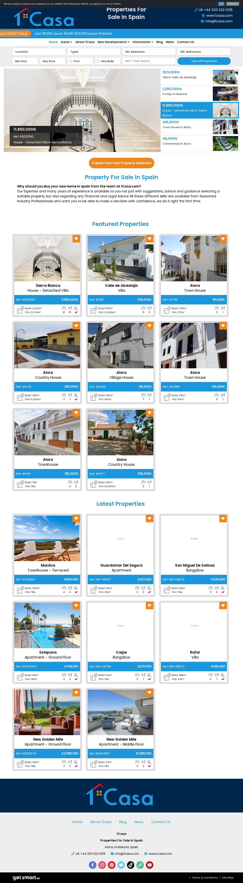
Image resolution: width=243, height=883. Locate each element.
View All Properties (204, 61)
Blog (159, 42)
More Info (233, 4)
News (170, 42)
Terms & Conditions (205, 877)
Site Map (228, 877)
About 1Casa (85, 42)
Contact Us (185, 42)
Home (53, 42)
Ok (221, 4)
